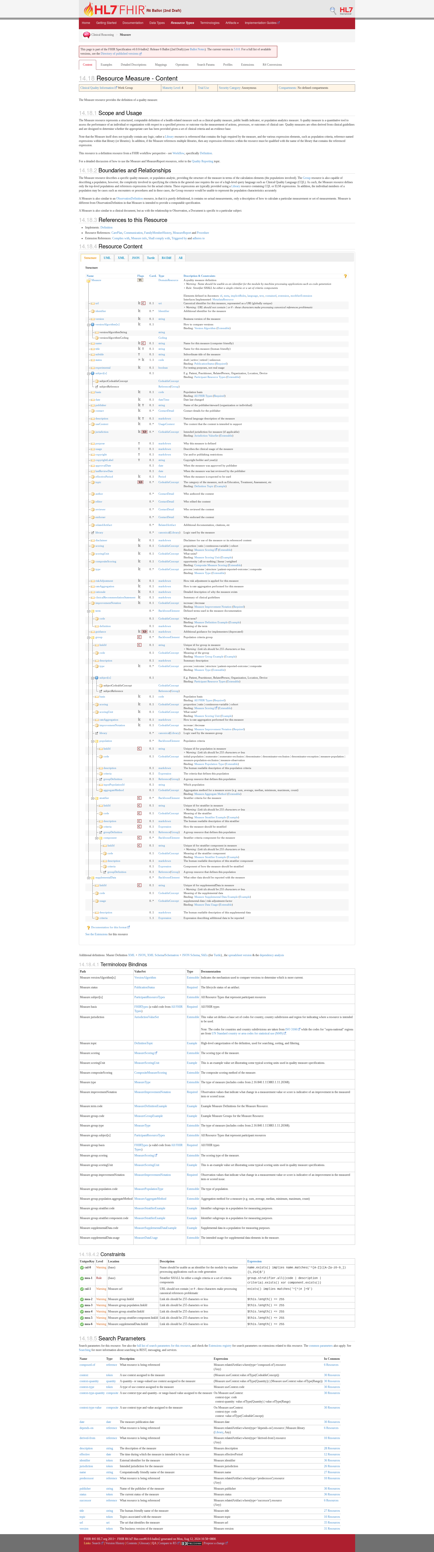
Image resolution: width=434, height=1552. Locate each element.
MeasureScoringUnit (146, 1063)
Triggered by (179, 238)
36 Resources (332, 1460)
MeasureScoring (144, 1053)
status (98, 359)
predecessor (87, 1478)
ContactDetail (166, 410)
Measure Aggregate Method (210, 793)
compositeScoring (105, 561)
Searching (85, 1350)
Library (169, 136)
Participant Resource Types (210, 376)
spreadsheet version (240, 955)
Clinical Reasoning (102, 34)
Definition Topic (203, 486)
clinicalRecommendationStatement (115, 597)
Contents (132, 1543)
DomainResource (168, 280)
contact (99, 410)
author (99, 493)
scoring (99, 545)
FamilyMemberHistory (157, 233)
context (84, 1375)
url (97, 303)
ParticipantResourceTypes (149, 997)
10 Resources (332, 1438)
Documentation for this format (108, 927)
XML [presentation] (121, 258)
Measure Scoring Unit (207, 557)
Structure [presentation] (90, 258)
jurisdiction (101, 431)
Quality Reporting (202, 161)
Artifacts (231, 22)
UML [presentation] (107, 258)
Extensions (247, 64)
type (97, 569)
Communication (133, 233)
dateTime (163, 399)
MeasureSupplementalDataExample (155, 1228)
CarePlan (117, 233)
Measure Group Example (209, 656)
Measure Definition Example (211, 622)
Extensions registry (220, 1345)
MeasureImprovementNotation (152, 1092)
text (261, 295)
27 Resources (332, 1472)
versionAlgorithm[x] (107, 324)
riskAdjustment (104, 580)
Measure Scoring (204, 549)
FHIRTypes (141, 1006)
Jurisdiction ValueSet (206, 435)
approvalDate (103, 465)
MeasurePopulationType (148, 1189)
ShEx (204, 955)
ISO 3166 (291, 1029)
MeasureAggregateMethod (150, 1198)
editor (98, 501)
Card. (152, 275)
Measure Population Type (209, 763)
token (109, 1375)
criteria (107, 773)
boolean (163, 367)
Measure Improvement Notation (213, 606)
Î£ (139, 303)
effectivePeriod (104, 476)
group (98, 637)
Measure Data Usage (206, 904)
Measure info (139, 238)
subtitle (99, 354)
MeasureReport (182, 233)
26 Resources (332, 1466)
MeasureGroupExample (148, 1116)
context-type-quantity (92, 1393)
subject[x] (101, 373)
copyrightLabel (104, 459)
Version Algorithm (205, 328)
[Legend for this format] (345, 275)
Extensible (224, 328)
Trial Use (203, 88)
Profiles (228, 64)
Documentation (133, 22)
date (97, 399)
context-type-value (90, 1407)
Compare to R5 (167, 1543)
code (161, 359)
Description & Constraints (199, 275)
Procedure (203, 233)
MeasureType (142, 1082)
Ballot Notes (197, 49)
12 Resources (332, 1454)
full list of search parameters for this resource (163, 1345)
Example (220, 486)
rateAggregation (104, 586)
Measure (96, 280)
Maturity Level (171, 88)
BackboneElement (169, 610)
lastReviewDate (104, 471)
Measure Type (202, 572)
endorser (100, 517)
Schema (159, 955)
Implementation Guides (261, 22)
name (98, 343)
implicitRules (238, 295)
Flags (140, 275)
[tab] (90, 258)
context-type (87, 1387)
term (98, 610)
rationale (100, 591)
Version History (115, 1543)
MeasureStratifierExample (149, 1208)
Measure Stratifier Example (210, 817)
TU (140, 280)
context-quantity (89, 1381)
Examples (106, 64)
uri (160, 303)
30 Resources (332, 1375)
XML (131, 955)
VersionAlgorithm (145, 977)
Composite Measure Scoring (210, 565)
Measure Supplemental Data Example (216, 896)
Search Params (206, 64)
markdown (164, 418)
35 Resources (332, 1522)
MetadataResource (223, 299)
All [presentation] (180, 258)
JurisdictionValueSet (146, 1017)
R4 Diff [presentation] (166, 258)
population (105, 740)
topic (98, 482)
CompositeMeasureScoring (150, 1072)
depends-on (86, 1428)
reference (111, 1365)
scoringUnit (102, 553)
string (161, 318)
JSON (142, 955)
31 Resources (332, 1528)
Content (87, 64)
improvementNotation (108, 602)
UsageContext (166, 423)
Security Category (229, 88)
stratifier (104, 797)
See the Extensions (96, 934)
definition (105, 626)
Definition (206, 153)
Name (90, 275)
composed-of (87, 1365)
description (101, 418)
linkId (102, 644)
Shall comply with (159, 238)
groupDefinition (112, 779)
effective (85, 1454)
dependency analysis (272, 955)
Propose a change (214, 1543)
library (99, 532)
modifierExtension (301, 295)
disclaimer (101, 540)
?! (139, 359)
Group (307, 178)
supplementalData (105, 877)
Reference (164, 386)
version (99, 318)
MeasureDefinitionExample (150, 1106)
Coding (162, 337)
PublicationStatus (204, 363)
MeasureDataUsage (146, 1237)
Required (221, 363)
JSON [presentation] (136, 258)
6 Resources (331, 1365)
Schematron (172, 955)
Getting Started (106, 22)
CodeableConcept (168, 380)
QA (154, 1543)
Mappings (161, 64)
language (252, 295)
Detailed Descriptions (133, 64)
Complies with (121, 238)
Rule (99, 1278)
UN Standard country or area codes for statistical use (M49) (248, 1033)
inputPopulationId (114, 784)
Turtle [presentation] (151, 258)
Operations (182, 64)
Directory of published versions (120, 53)
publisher (100, 405)
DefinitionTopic (143, 1043)
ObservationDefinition (129, 198)
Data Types (157, 22)
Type (161, 275)
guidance (100, 631)
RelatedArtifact (167, 524)
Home (86, 22)
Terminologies (210, 22)
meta (226, 295)
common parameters (321, 1345)
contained (271, 295)
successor (85, 1500)
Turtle (217, 955)
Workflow (178, 153)
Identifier (163, 311)
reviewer (100, 509)
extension (283, 295)
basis (98, 392)
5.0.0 (237, 49)
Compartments (287, 88)
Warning (101, 1267)
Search (96, 1543)
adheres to (199, 238)
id (221, 295)
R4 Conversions (272, 64)
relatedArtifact (103, 524)
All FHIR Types (203, 395)
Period (162, 476)
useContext (101, 423)
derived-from (87, 1438)
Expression (164, 773)
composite (112, 1393)
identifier (100, 311)
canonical (164, 532)
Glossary (144, 1543)
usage (98, 448)
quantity (111, 1381)
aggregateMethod (113, 790)
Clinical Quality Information (97, 88)
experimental (103, 367)
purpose (100, 443)
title (97, 348)
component (110, 837)
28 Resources (332, 1448)
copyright (101, 454)
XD (144, 431)
